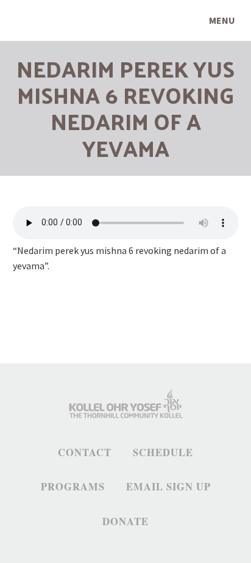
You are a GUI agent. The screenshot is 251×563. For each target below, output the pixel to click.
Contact (84, 452)
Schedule (163, 452)
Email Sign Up (168, 486)
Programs (73, 486)
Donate (125, 521)
